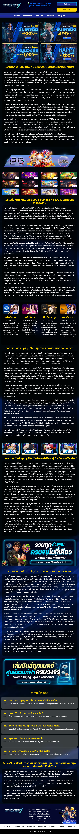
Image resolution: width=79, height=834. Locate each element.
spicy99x (47, 831)
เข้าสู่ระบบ (66, 4)
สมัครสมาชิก (67, 9)
